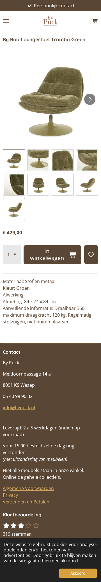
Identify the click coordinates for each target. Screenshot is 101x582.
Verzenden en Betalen (26, 502)
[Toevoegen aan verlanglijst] (91, 254)
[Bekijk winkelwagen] (95, 21)
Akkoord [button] (78, 573)
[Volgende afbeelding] (89, 99)
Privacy (10, 495)
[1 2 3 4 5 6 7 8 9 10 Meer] (12, 254)
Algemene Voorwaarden (28, 488)
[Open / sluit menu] (6, 21)
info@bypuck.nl (19, 407)
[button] (14, 160)
